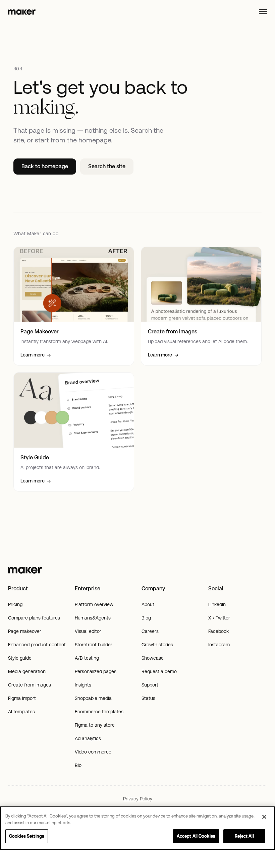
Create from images (29, 685)
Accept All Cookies (196, 836)
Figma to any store (95, 725)
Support (150, 685)
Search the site (106, 166)
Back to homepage (44, 166)
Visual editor (88, 631)
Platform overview (94, 604)
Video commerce (93, 752)
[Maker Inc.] (137, 570)
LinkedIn (217, 604)
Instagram (219, 644)
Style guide (20, 658)
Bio (78, 765)
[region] (137, 828)
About (148, 604)
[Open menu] (263, 11)
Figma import (22, 698)
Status (148, 698)
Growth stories (157, 644)
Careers (150, 631)
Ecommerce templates (99, 711)
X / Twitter (219, 617)
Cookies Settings (26, 836)
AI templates (21, 711)
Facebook (218, 631)
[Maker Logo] (22, 12)
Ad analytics (88, 738)
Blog (146, 617)
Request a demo (159, 671)
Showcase (153, 658)
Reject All (244, 836)
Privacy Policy (137, 798)
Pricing (15, 604)
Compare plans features (34, 617)
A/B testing (87, 658)
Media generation (27, 671)
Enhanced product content (37, 644)
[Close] (264, 816)
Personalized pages (95, 671)
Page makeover (24, 631)
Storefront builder (93, 644)
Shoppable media (93, 698)
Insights (83, 685)
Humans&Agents (93, 617)
